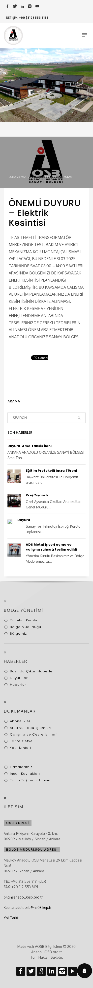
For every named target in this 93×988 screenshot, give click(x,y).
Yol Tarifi (11, 918)
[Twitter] (15, 6)
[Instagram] (29, 6)
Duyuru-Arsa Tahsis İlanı (29, 446)
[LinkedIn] (22, 6)
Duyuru (23, 520)
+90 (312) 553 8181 (33, 18)
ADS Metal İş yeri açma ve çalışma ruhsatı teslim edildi (51, 547)
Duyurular (64, 176)
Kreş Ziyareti (37, 495)
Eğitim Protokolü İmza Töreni (51, 470)
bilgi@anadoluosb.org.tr (23, 897)
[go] (79, 418)
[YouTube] (37, 6)
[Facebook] (7, 6)
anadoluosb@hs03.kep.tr (31, 907)
